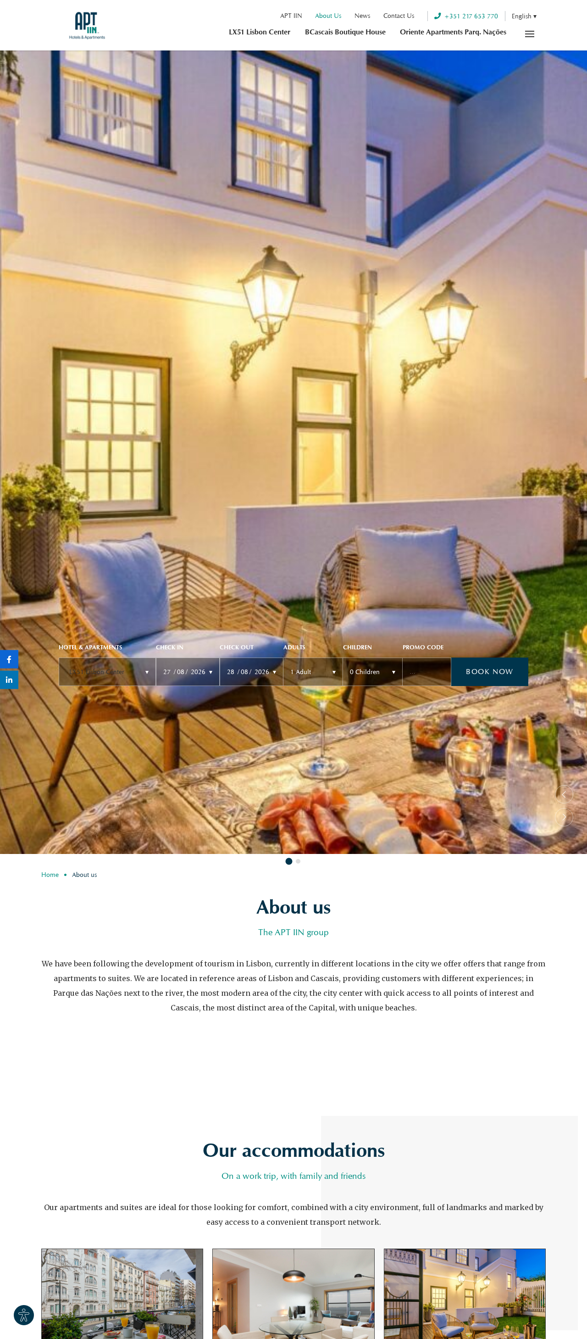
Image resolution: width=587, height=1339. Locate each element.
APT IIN (291, 15)
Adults (294, 648)
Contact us (398, 15)
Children (357, 648)
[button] (524, 16)
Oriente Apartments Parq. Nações (453, 33)
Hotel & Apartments (90, 648)
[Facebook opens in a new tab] (9, 659)
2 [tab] (298, 861)
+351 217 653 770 (471, 16)
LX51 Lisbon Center (259, 33)
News (362, 15)
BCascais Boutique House (345, 33)
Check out (237, 648)
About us (328, 15)
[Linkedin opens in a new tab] (9, 680)
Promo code (423, 648)
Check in (169, 648)
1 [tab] (289, 861)
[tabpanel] (293, 452)
